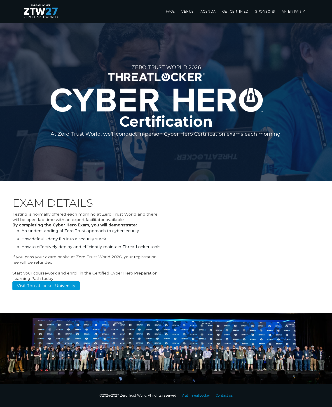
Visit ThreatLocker (196, 395)
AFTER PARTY (293, 11)
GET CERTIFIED (235, 11)
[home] (46, 11)
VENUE (187, 11)
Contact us (224, 395)
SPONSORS (265, 11)
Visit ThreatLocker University (46, 285)
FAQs (170, 11)
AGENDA (208, 11)
